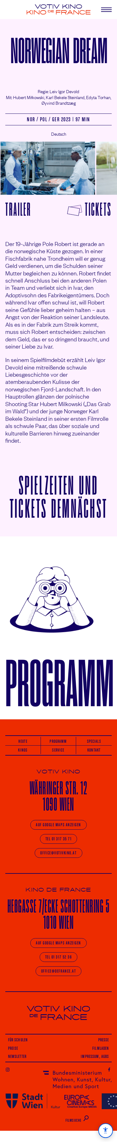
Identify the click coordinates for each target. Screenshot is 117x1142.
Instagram (7, 1069)
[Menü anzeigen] (103, 9)
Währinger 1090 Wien (58, 796)
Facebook (109, 1069)
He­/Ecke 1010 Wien (58, 914)
